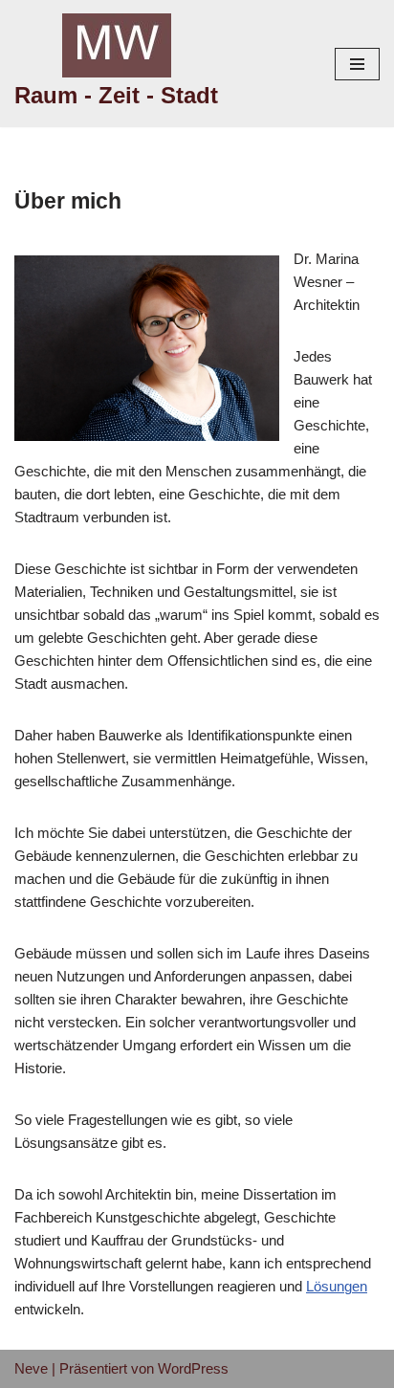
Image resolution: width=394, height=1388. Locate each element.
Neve (31, 1368)
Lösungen (336, 1286)
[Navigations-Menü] (357, 64)
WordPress (193, 1368)
